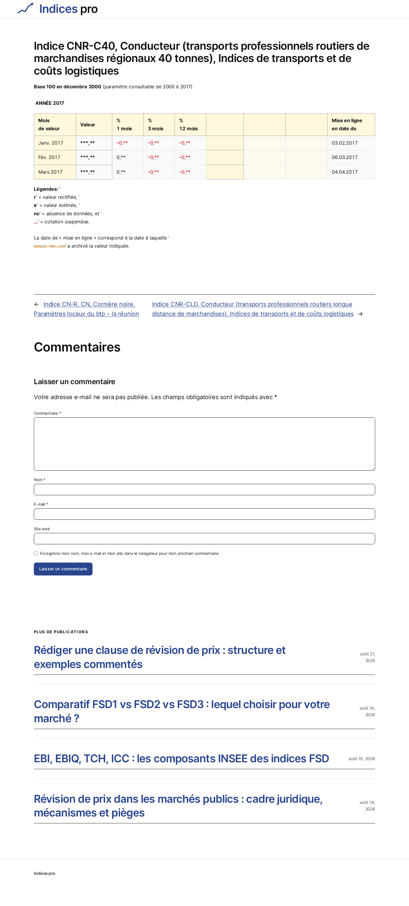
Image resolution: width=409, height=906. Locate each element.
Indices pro (44, 873)
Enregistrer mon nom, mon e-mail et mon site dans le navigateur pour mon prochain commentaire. (129, 553)
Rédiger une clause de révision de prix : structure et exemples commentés (160, 657)
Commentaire (47, 413)
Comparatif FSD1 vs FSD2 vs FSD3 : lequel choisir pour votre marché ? (182, 711)
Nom (40, 479)
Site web (42, 528)
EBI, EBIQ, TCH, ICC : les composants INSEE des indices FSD (181, 758)
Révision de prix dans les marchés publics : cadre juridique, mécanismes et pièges (178, 805)
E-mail (41, 504)
